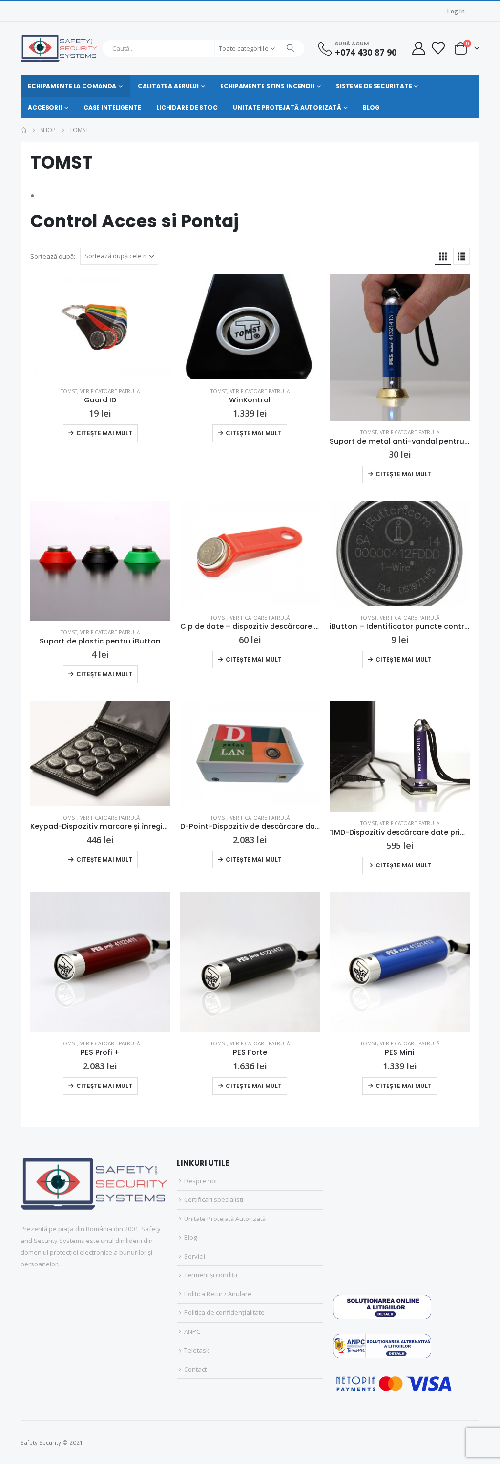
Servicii (194, 1256)
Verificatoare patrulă (110, 391)
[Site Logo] (59, 48)
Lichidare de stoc (187, 107)
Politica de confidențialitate (224, 1312)
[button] (443, 256)
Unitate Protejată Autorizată (287, 107)
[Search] (291, 48)
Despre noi (200, 1180)
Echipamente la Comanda (72, 86)
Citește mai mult (104, 433)
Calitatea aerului (168, 86)
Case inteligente (112, 107)
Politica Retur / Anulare (217, 1293)
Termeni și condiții (210, 1274)
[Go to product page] (100, 326)
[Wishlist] (438, 48)
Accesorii (45, 107)
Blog (371, 107)
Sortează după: (52, 256)
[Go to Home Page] (23, 130)
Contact (195, 1369)
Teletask (196, 1350)
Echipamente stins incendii (267, 86)
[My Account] (418, 48)
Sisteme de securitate (374, 86)
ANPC (192, 1331)
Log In (456, 11)
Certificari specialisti (213, 1199)
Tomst (69, 391)
